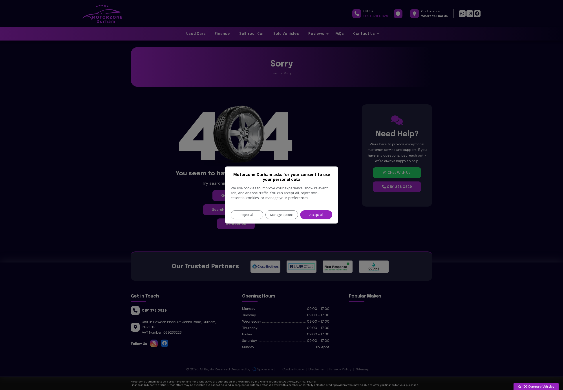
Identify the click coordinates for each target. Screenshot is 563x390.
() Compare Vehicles (538, 386)
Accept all (316, 215)
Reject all (246, 215)
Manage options (281, 215)
